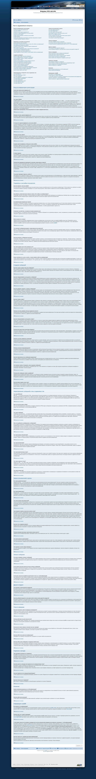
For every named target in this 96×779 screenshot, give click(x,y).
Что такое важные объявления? (20, 78)
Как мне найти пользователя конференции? (57, 56)
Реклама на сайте (54, 764)
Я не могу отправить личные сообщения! (56, 41)
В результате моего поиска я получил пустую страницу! (59, 55)
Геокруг (81, 766)
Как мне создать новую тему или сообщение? (22, 56)
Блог (77, 8)
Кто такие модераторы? (53, 30)
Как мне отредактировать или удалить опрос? (22, 61)
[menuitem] (19, 20)
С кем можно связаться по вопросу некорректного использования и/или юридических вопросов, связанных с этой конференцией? (65, 77)
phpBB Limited (53, 707)
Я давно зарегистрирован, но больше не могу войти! (24, 35)
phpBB (55, 222)
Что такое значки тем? (18, 83)
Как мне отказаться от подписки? (55, 65)
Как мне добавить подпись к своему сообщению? (23, 58)
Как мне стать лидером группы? (55, 34)
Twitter (40, 6)
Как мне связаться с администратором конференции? (59, 78)
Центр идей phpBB (18, 716)
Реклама (81, 8)
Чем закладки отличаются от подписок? (56, 61)
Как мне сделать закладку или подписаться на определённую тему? (62, 62)
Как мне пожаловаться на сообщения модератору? (23, 66)
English (56, 6)
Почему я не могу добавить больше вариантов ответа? (24, 60)
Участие (36, 764)
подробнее (78, 768)
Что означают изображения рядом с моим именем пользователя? (26, 48)
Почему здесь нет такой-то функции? (56, 75)
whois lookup (29, 725)
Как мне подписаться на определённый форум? (58, 64)
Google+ (51, 6)
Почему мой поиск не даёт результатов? (56, 54)
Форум (72, 8)
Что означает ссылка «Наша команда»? (56, 37)
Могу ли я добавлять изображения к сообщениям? (23, 77)
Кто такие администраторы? (54, 29)
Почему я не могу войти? (18, 34)
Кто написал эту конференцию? (55, 74)
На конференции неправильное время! (21, 45)
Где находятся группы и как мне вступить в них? (58, 33)
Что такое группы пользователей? (55, 32)
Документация (21, 8)
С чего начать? (42, 8)
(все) (42, 764)
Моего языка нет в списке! (19, 47)
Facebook (46, 6)
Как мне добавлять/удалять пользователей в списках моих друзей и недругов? (64, 49)
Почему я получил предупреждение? (21, 65)
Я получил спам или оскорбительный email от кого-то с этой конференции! (63, 44)
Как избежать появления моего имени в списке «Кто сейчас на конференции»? (29, 44)
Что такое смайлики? (18, 76)
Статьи (15, 8)
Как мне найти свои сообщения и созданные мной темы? (59, 57)
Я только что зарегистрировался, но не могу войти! (23, 33)
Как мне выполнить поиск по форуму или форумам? (59, 53)
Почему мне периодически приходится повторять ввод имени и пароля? (27, 37)
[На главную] (48, 3)
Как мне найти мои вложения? (54, 70)
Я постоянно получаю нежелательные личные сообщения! (60, 42)
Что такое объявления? (18, 79)
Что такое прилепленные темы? (20, 80)
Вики (45, 764)
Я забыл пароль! (17, 36)
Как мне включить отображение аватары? (22, 49)
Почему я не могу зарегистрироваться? (21, 32)
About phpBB (69, 709)
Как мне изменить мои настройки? (20, 42)
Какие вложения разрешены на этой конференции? (58, 69)
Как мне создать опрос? (18, 59)
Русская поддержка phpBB (48, 751)
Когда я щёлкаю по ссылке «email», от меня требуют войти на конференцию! (28, 52)
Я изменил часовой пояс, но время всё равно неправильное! (25, 46)
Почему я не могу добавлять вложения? (21, 64)
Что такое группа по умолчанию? (55, 36)
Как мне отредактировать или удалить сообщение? (23, 57)
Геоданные (28, 8)
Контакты (32, 764)
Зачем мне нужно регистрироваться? (21, 29)
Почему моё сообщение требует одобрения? (22, 68)
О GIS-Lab (35, 8)
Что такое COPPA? (17, 30)
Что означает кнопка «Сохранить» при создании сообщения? (25, 67)
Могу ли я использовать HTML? (20, 75)
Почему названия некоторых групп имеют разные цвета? (60, 35)
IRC (49, 764)
